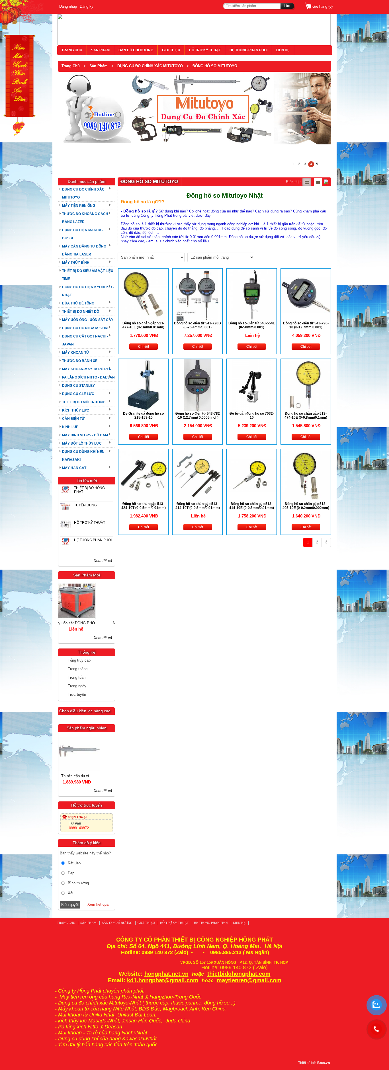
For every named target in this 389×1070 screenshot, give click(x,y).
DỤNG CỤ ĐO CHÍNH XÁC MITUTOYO (150, 66)
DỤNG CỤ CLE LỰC (78, 394)
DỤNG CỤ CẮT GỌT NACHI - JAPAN (85, 340)
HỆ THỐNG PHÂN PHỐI (248, 50)
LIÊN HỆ (283, 50)
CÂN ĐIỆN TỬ (73, 419)
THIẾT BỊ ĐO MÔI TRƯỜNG (83, 402)
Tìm (287, 5)
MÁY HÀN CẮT (74, 468)
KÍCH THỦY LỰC (75, 410)
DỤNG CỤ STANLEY (78, 386)
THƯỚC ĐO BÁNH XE (79, 361)
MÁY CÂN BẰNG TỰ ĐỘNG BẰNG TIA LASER (84, 250)
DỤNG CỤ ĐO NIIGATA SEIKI (85, 328)
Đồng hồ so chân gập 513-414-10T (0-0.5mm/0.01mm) (197, 506)
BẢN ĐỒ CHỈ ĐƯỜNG (135, 50)
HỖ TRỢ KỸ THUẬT (205, 50)
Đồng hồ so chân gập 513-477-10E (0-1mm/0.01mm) (143, 325)
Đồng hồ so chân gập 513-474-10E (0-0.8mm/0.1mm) (305, 416)
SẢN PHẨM (100, 50)
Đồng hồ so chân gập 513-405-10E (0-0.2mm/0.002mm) (305, 506)
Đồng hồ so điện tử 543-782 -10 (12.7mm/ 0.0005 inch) (197, 416)
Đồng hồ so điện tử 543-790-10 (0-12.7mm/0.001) (306, 325)
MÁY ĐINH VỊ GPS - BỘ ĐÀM (85, 435)
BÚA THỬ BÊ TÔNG (78, 303)
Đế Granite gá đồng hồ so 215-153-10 (143, 416)
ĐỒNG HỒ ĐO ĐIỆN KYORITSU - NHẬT (88, 291)
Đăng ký (86, 6)
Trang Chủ (71, 66)
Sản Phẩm (98, 66)
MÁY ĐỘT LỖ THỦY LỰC (82, 443)
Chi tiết (143, 347)
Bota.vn (323, 1063)
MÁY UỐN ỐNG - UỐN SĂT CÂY (87, 320)
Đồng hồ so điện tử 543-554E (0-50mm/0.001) (251, 325)
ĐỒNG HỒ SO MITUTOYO (215, 66)
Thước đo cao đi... (85, 776)
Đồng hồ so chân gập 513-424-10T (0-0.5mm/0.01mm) (143, 506)
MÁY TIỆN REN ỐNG (78, 206)
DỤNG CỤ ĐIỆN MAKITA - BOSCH (82, 234)
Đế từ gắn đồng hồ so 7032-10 (252, 416)
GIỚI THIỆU (171, 50)
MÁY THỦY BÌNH (75, 263)
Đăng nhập (68, 6)
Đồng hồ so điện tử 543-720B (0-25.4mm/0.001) (197, 325)
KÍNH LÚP (70, 427)
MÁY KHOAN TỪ (75, 353)
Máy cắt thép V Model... (85, 623)
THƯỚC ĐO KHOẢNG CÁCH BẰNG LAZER (85, 218)
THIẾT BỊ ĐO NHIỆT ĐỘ (80, 312)
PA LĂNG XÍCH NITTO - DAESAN (88, 377)
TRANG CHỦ (72, 50)
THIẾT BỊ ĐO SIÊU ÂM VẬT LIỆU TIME (87, 275)
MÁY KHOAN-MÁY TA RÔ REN (87, 369)
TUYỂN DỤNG (85, 505)
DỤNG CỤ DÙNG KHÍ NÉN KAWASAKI (83, 456)
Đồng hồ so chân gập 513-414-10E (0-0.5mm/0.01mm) (251, 506)
